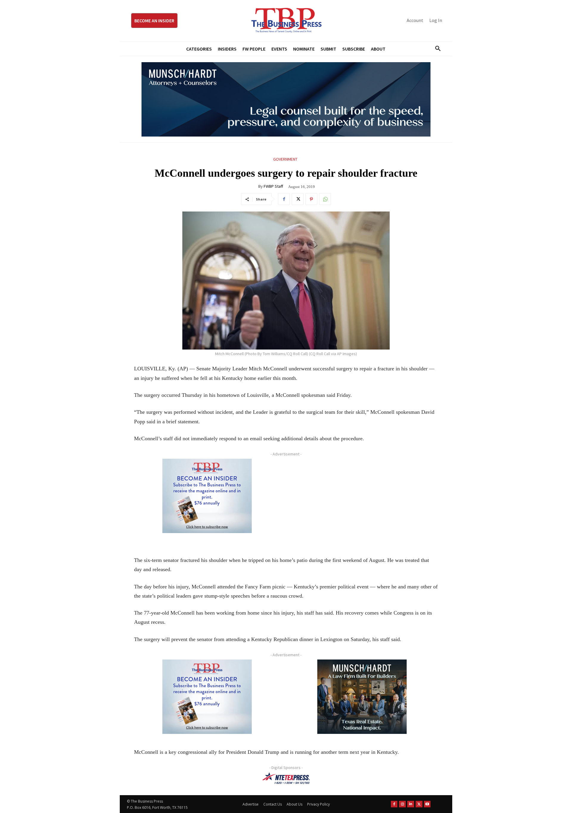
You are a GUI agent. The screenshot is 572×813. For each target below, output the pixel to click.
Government (285, 159)
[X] (298, 199)
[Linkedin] (410, 804)
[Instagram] (402, 804)
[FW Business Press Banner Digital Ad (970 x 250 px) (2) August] (286, 99)
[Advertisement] (362, 500)
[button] (435, 49)
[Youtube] (427, 804)
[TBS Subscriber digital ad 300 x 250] (207, 496)
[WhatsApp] (325, 199)
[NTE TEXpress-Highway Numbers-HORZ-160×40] (286, 778)
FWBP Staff (273, 186)
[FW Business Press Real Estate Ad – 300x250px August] (362, 697)
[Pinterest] (311, 199)
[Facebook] (284, 199)
